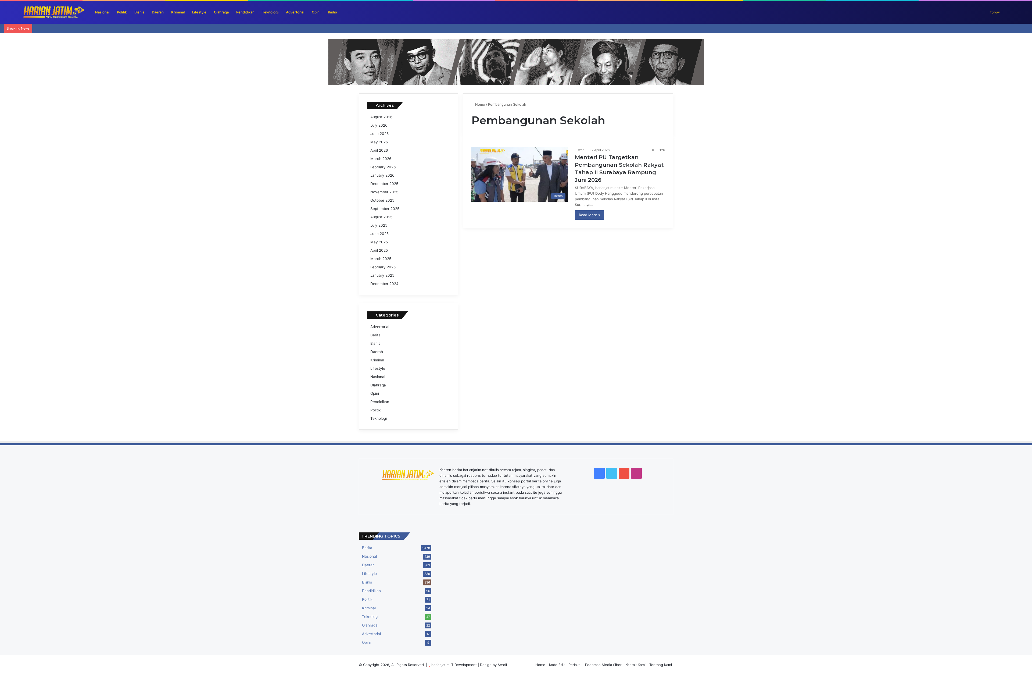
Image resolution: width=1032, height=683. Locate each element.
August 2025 (381, 217)
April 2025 (379, 250)
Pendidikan (245, 12)
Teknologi (270, 12)
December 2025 (384, 184)
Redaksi (574, 665)
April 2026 (379, 150)
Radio (332, 12)
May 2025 (379, 242)
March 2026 (381, 158)
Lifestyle (199, 12)
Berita (375, 335)
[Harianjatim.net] (44, 12)
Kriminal (178, 12)
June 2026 (379, 133)
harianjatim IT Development (454, 665)
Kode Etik (557, 665)
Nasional (102, 12)
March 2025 (380, 259)
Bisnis (139, 12)
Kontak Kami (635, 665)
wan (581, 150)
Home (479, 104)
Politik (122, 12)
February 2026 (383, 167)
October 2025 (382, 200)
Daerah (158, 12)
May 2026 (379, 142)
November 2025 (384, 192)
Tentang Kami (660, 665)
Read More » (589, 215)
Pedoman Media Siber (603, 665)
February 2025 (383, 267)
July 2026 (379, 125)
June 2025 (379, 234)
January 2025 (382, 275)
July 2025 (378, 225)
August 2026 (381, 117)
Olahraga (221, 12)
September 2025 (384, 209)
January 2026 (382, 175)
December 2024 (384, 284)
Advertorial (295, 12)
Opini (316, 12)
